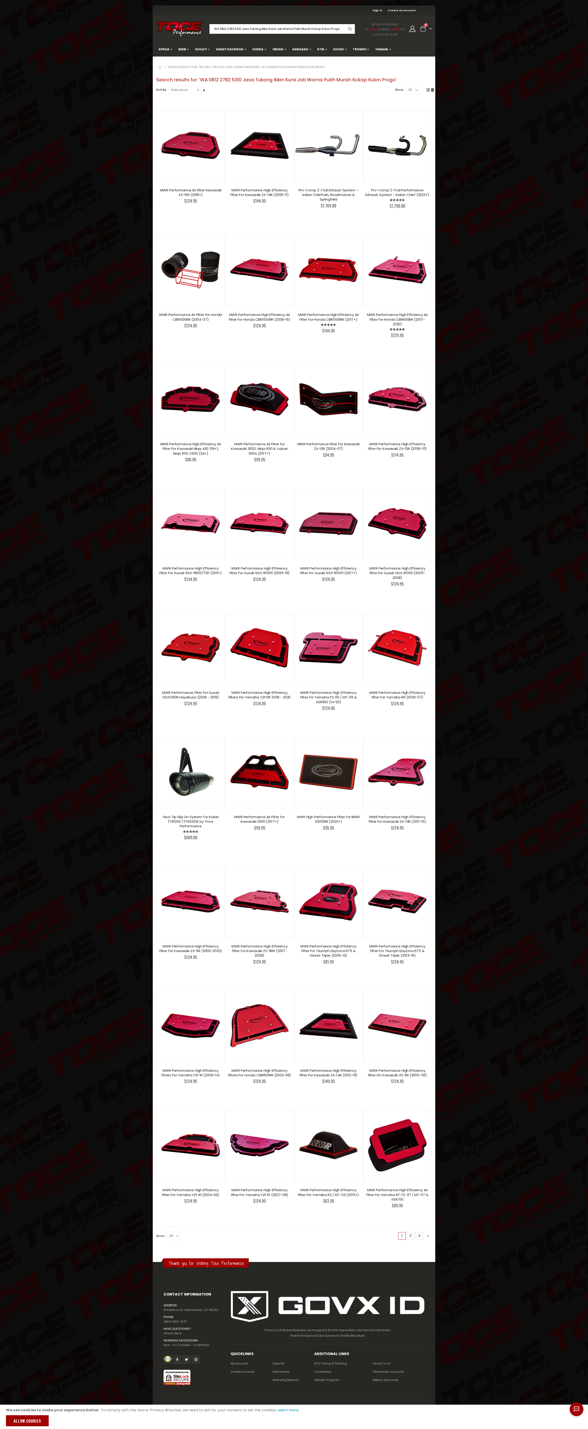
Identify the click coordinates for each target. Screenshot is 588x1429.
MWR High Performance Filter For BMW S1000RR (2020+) (328, 819)
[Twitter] (186, 1359)
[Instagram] (196, 1359)
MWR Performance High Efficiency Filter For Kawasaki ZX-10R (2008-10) (397, 446)
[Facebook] (177, 1359)
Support (278, 1363)
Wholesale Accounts (388, 1371)
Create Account (242, 1371)
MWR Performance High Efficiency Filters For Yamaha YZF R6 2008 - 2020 (260, 695)
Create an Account (402, 10)
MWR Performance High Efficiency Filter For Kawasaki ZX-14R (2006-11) (259, 192)
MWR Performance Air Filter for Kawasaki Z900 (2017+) (259, 819)
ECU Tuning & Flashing (330, 1363)
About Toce (381, 1363)
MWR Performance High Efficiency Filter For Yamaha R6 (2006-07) (397, 695)
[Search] (350, 29)
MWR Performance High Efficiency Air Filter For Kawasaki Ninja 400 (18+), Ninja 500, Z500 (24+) (190, 449)
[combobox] (282, 29)
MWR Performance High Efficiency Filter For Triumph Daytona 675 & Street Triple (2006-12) (328, 951)
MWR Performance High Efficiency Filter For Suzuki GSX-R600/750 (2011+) (190, 570)
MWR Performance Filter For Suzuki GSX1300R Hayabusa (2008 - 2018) (190, 695)
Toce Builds (322, 1371)
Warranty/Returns (285, 1380)
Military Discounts (386, 1380)
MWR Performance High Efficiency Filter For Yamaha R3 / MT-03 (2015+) (328, 1192)
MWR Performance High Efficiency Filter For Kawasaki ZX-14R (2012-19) (329, 1072)
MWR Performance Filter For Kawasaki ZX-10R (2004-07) (328, 446)
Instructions (281, 1371)
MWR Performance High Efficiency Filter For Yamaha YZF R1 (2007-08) (259, 1192)
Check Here (172, 1333)
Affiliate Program (326, 1380)
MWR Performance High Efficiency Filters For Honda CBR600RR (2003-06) (259, 1072)
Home (160, 67)
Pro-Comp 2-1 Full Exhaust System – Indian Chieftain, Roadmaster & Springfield (329, 195)
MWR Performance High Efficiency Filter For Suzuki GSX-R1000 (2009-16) (259, 570)
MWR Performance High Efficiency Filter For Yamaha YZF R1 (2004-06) (190, 1192)
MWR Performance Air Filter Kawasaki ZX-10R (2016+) (190, 192)
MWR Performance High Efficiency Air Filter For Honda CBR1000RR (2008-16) (259, 317)
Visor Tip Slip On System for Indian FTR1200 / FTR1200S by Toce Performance (191, 822)
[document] (294, 1416)
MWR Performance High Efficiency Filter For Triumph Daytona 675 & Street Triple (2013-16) (397, 951)
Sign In (377, 10)
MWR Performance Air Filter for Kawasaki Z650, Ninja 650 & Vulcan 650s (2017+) (259, 449)
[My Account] (412, 29)
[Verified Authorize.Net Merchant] (168, 1359)
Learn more (288, 1410)
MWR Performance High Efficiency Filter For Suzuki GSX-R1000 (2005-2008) (397, 573)
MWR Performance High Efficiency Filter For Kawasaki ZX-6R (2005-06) (397, 1072)
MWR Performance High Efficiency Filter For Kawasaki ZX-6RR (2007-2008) (259, 951)
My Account (239, 1363)
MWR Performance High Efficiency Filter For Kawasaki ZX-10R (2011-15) (397, 819)
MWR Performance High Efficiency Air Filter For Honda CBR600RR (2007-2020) (397, 319)
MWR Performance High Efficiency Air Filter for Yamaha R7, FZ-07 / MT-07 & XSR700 (397, 1195)
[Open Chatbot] (576, 1409)
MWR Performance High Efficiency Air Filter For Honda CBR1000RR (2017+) (328, 317)
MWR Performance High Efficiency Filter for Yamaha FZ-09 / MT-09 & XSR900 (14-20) (328, 697)
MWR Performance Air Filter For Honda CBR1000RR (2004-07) (190, 317)
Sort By (161, 90)
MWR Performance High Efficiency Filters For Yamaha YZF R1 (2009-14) (190, 1072)
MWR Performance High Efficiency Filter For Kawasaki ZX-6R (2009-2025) (190, 948)
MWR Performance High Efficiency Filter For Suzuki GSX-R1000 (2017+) (328, 570)
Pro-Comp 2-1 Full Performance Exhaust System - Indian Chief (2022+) (397, 192)
